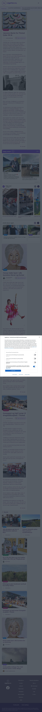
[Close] (40, 337)
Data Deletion (14, 374)
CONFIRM (13, 370)
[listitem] (21, 352)
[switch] (34, 355)
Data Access (21, 374)
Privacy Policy (27, 374)
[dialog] (21, 356)
